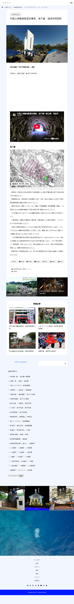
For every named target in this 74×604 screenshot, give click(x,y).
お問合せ (37, 580)
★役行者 (13, 394)
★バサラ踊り (31, 394)
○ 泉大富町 (13, 465)
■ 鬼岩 (12, 430)
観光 (37, 570)
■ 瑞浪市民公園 (15, 14)
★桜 (20, 381)
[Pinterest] (38, 585)
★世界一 (13, 390)
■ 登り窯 (20, 425)
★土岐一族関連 (25, 376)
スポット (37, 566)
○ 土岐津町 (31, 465)
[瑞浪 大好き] (6, 2)
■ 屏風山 (22, 416)
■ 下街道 (20, 407)
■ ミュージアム (15, 421)
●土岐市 (24, 461)
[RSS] (46, 585)
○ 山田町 (13, 452)
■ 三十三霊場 (24, 399)
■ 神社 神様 (14, 434)
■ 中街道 (28, 407)
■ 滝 (26, 434)
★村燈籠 (21, 394)
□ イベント (29, 269)
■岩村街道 (13, 416)
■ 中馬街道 (13, 412)
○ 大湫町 (21, 452)
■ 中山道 (13, 403)
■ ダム (24, 443)
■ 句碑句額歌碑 (15, 439)
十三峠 (12, 407)
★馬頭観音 (26, 385)
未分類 (29, 470)
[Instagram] (27, 585)
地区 (37, 573)
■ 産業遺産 (28, 425)
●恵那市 (13, 470)
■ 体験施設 (26, 421)
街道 (37, 563)
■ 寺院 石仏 (20, 430)
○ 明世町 (24, 269)
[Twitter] (33, 585)
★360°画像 (14, 399)
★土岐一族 (14, 376)
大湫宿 (20, 403)
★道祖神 (28, 390)
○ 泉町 (31, 461)
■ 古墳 (12, 425)
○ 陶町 (12, 457)
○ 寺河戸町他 (14, 461)
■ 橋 (21, 434)
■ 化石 (29, 416)
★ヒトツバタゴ (15, 385)
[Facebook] (36, 585)
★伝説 (20, 390)
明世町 (15, 271)
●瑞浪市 (32, 443)
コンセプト (37, 560)
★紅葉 (26, 381)
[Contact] (44, 585)
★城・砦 (13, 381)
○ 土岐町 (28, 457)
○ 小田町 (13, 448)
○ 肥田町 (23, 465)
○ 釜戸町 (29, 452)
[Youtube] (41, 585)
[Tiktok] (30, 585)
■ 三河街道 (23, 412)
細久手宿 (28, 403)
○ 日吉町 (20, 457)
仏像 (28, 430)
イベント (37, 577)
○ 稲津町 (21, 448)
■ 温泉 (24, 439)
